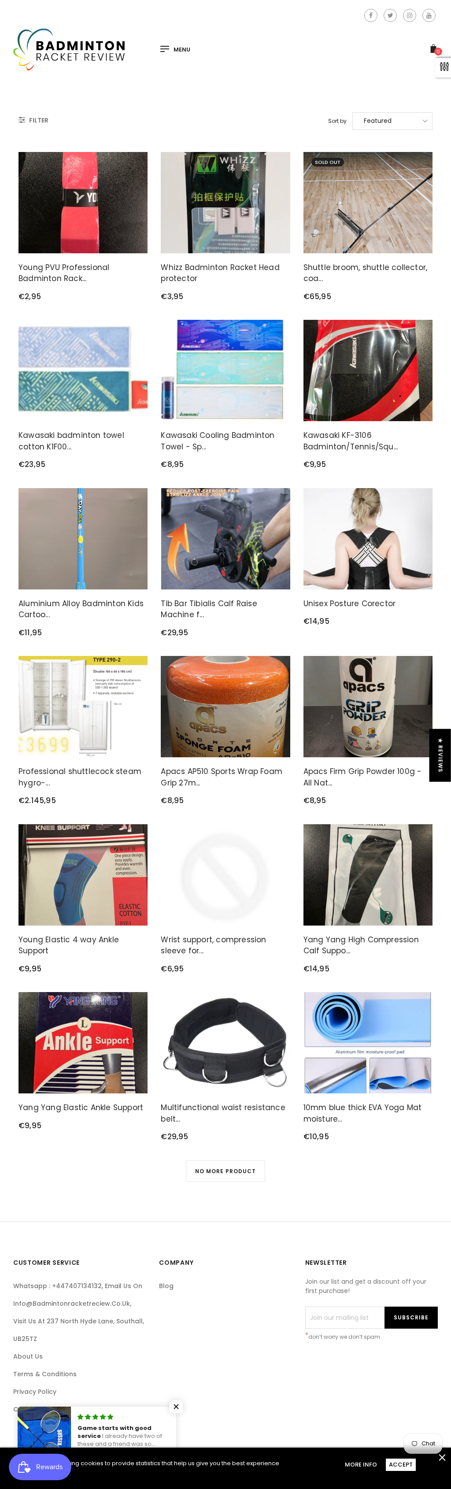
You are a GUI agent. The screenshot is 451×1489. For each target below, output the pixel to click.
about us (28, 1356)
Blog (166, 1286)
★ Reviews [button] (440, 755)
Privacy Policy (34, 1391)
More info (361, 1464)
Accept (401, 1464)
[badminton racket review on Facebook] (370, 15)
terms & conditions (45, 1374)
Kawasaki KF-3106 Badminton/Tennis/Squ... (350, 441)
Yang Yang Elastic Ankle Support (80, 1107)
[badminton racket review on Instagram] (409, 15)
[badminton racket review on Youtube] (429, 15)
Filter (38, 120)
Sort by (337, 121)
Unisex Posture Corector (349, 603)
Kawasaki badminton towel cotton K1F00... (71, 441)
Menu (182, 49)
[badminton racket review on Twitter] (390, 15)
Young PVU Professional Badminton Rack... (63, 273)
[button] (176, 1406)
